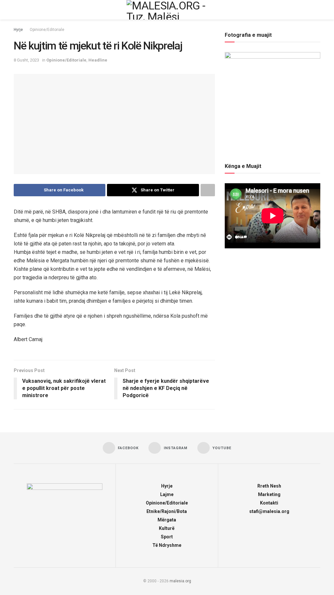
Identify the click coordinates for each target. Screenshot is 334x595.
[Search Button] (317, 10)
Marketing (269, 494)
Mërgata (167, 519)
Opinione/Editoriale (47, 29)
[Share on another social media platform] (208, 190)
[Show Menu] (16, 10)
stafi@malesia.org (269, 511)
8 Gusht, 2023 (26, 60)
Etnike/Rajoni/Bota (166, 511)
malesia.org (180, 581)
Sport (167, 536)
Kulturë (167, 528)
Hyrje (18, 29)
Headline (97, 60)
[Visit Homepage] (167, 10)
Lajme (167, 494)
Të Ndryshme (166, 545)
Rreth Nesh (269, 486)
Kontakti (269, 502)
